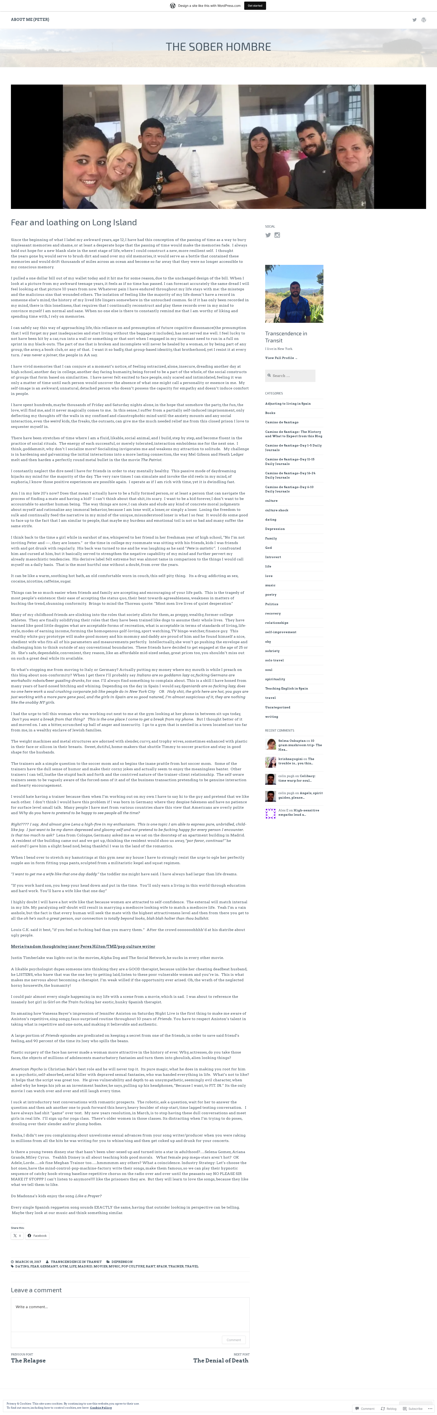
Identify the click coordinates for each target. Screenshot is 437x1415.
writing (271, 716)
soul (268, 670)
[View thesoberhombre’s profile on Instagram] (277, 235)
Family (271, 538)
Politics (271, 604)
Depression (122, 1262)
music (114, 1266)
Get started (255, 5)
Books (270, 413)
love (269, 576)
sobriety (272, 651)
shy (268, 641)
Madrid (85, 1266)
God (268, 547)
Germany (49, 1266)
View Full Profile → (281, 358)
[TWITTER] (414, 19)
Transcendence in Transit (76, 1262)
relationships (276, 623)
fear (34, 1266)
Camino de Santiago (282, 422)
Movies (100, 1266)
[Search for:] (290, 376)
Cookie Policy (101, 1407)
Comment (234, 1340)
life (72, 1266)
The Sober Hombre (218, 46)
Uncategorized (277, 707)
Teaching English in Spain (286, 688)
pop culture (133, 1266)
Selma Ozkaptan (292, 741)
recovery (273, 613)
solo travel (274, 660)
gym (63, 1266)
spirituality (275, 679)
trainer (176, 1266)
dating (22, 1266)
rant (150, 1266)
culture (271, 500)
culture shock (276, 510)
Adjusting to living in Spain (288, 403)
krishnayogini (290, 759)
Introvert (273, 557)
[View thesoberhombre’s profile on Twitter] (268, 235)
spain (162, 1266)
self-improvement (280, 632)
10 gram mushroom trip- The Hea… (300, 745)
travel (191, 1266)
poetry (271, 594)
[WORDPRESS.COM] (423, 19)
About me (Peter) (30, 20)
